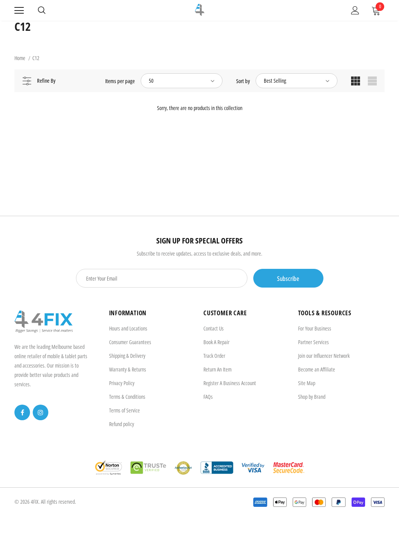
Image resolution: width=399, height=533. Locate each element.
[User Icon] (355, 10)
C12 (35, 58)
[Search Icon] (42, 10)
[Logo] (200, 10)
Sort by (243, 81)
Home (19, 58)
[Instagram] (40, 412)
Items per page (120, 81)
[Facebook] (22, 412)
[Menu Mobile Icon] (19, 10)
